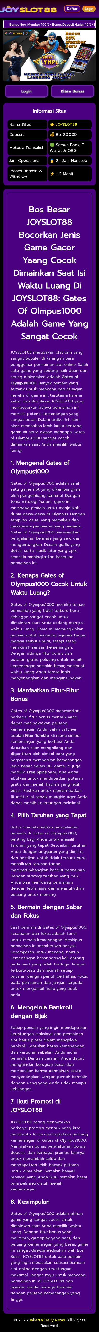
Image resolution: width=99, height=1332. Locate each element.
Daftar (72, 8)
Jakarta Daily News (47, 1320)
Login (89, 8)
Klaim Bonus (72, 91)
